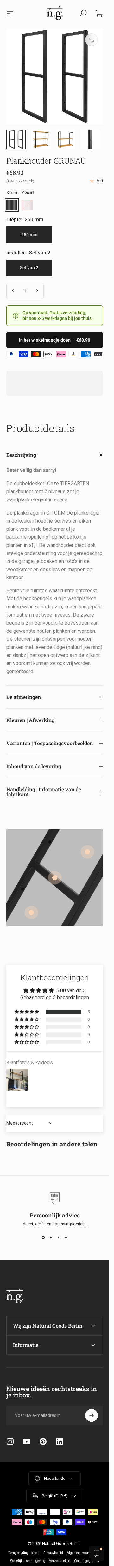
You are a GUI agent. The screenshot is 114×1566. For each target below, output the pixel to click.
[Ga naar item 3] (41, 139)
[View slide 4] (66, 1237)
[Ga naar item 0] (16, 139)
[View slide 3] (58, 1237)
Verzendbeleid (59, 1561)
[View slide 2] (51, 1237)
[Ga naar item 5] (90, 139)
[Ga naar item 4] (65, 139)
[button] (27, 1012)
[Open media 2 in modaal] (91, 39)
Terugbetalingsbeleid (24, 1553)
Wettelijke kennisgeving (27, 1561)
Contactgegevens (86, 1561)
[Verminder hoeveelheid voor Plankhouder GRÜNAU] (13, 291)
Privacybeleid (53, 1553)
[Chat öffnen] (96, 1553)
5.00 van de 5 (71, 991)
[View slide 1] (43, 1237)
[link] (55, 878)
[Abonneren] (91, 1415)
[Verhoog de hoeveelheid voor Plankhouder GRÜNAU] (36, 291)
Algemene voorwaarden (84, 1553)
